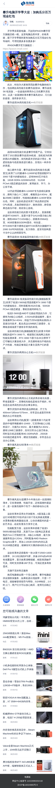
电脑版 (27, 777)
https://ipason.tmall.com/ (15, 48)
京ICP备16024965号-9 (27, 785)
